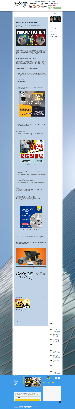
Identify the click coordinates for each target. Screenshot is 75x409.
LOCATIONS (16, 381)
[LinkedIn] (60, 5)
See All (45, 297)
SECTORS (15, 382)
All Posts (16, 15)
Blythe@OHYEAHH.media (30, 406)
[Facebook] (56, 5)
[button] (58, 10)
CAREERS (15, 384)
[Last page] (60, 29)
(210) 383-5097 (36, 406)
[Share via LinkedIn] (21, 292)
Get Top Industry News (32, 376)
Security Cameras (19, 286)
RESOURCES (16, 385)
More (35, 15)
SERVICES (15, 383)
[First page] (50, 29)
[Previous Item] (26, 382)
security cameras (25, 286)
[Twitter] (58, 5)
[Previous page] (52, 29)
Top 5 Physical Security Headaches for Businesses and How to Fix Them (22, 310)
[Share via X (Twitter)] (18, 292)
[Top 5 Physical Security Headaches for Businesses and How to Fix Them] (22, 303)
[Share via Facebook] (16, 292)
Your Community (30, 15)
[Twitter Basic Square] (51, 34)
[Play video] (31, 256)
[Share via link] (23, 292)
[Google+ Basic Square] (53, 34)
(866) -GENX (36, 3)
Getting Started (22, 15)
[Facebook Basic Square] (50, 34)
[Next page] (58, 29)
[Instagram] (54, 5)
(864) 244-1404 (51, 3)
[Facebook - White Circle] (53, 378)
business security (32, 286)
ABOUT (15, 380)
